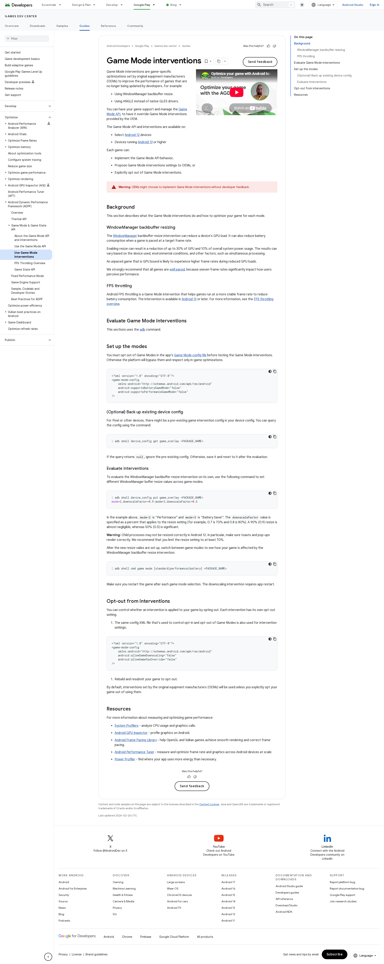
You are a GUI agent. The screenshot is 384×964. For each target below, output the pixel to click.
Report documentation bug (347, 888)
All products (205, 937)
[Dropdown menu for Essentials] (61, 5)
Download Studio (286, 905)
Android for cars (177, 901)
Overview (12, 26)
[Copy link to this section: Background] (139, 207)
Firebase (145, 937)
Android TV (174, 908)
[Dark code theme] (270, 371)
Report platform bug (342, 882)
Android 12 (132, 135)
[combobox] (275, 4)
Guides (84, 26)
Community (135, 26)
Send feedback (260, 62)
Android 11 (228, 920)
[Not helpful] (274, 46)
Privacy (117, 908)
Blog (173, 5)
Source (63, 901)
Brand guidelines (96, 954)
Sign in (374, 5)
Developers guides (287, 892)
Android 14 (228, 901)
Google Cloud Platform (174, 937)
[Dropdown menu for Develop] (123, 5)
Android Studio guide (289, 886)
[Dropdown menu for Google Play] (155, 5)
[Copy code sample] (274, 371)
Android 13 (145, 142)
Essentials (49, 5)
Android (64, 882)
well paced (177, 270)
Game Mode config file (190, 355)
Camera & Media (123, 901)
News (62, 908)
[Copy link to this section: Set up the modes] (151, 346)
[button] (23, 106)
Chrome (127, 937)
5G (115, 914)
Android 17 (228, 882)
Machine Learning (124, 888)
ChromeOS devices (179, 895)
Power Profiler (125, 759)
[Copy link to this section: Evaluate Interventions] (153, 468)
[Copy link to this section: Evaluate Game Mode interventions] (191, 321)
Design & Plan (81, 5)
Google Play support (342, 895)
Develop (112, 5)
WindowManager (125, 236)
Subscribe (335, 954)
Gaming (118, 882)
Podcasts (64, 920)
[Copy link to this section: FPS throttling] (136, 286)
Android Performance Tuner (134, 752)
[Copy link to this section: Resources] (135, 709)
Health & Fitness (123, 895)
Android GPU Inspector (131, 733)
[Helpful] (268, 46)
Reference (108, 26)
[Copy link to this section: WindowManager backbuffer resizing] (179, 227)
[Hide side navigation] (48, 957)
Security (64, 895)
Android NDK (284, 912)
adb (142, 330)
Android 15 (228, 895)
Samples (62, 26)
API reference (284, 899)
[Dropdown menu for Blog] (182, 5)
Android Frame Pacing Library (136, 740)
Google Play (142, 5)
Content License (209, 804)
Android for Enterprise (73, 888)
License (77, 954)
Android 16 (228, 888)
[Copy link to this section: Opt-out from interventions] (174, 601)
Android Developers (118, 46)
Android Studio (352, 5)
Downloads (37, 26)
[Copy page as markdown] (218, 61)
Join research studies (343, 901)
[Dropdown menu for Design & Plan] (96, 5)
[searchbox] (27, 38)
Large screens (176, 882)
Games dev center (21, 16)
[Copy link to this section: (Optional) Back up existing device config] (187, 412)
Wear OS (172, 888)
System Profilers (126, 726)
